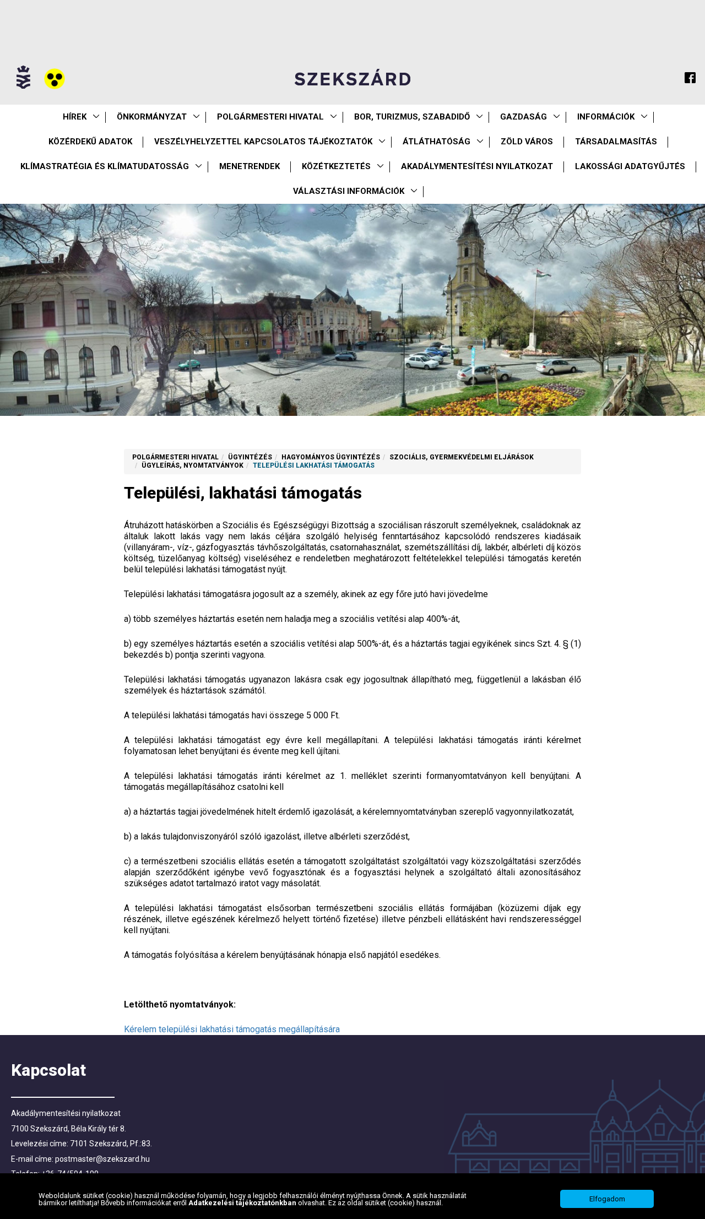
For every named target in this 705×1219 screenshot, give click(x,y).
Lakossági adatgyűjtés (630, 166)
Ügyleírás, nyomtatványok (192, 465)
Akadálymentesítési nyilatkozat (477, 166)
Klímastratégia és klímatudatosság (104, 166)
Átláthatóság (436, 142)
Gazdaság (523, 117)
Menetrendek (249, 166)
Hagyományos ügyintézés (330, 457)
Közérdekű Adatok (90, 142)
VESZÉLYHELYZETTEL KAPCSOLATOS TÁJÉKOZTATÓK (263, 142)
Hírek (74, 117)
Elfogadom (607, 1199)
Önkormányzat (152, 117)
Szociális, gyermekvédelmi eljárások (461, 457)
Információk (605, 117)
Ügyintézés (250, 457)
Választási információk (348, 191)
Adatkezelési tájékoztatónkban (243, 1203)
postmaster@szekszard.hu (102, 1159)
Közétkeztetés (336, 166)
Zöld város (527, 142)
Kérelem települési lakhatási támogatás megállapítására (232, 1029)
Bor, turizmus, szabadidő (412, 117)
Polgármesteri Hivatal (270, 117)
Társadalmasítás (616, 142)
